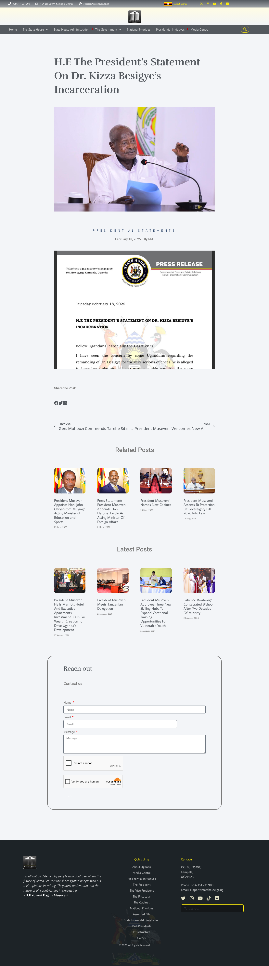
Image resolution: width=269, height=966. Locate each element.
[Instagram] (208, 4)
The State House (33, 29)
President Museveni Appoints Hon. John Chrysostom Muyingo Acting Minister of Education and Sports (69, 511)
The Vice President (142, 890)
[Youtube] (214, 4)
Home (13, 29)
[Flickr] (227, 4)
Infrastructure (141, 932)
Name (67, 702)
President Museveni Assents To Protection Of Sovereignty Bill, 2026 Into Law (199, 507)
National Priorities (138, 29)
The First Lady (141, 896)
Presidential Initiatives (170, 29)
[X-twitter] (201, 4)
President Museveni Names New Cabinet (155, 502)
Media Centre (199, 29)
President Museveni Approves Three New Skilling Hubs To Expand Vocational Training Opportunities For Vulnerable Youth (155, 613)
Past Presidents (141, 926)
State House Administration (71, 29)
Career (141, 938)
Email (67, 717)
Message (69, 731)
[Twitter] (183, 898)
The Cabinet (141, 902)
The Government (106, 29)
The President (141, 884)
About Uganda (180, 3)
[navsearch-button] (245, 29)
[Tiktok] (221, 4)
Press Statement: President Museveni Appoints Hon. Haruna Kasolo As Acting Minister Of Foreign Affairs (111, 511)
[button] (56, 403)
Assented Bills (141, 914)
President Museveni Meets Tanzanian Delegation (111, 604)
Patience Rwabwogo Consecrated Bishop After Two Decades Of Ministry (198, 606)
